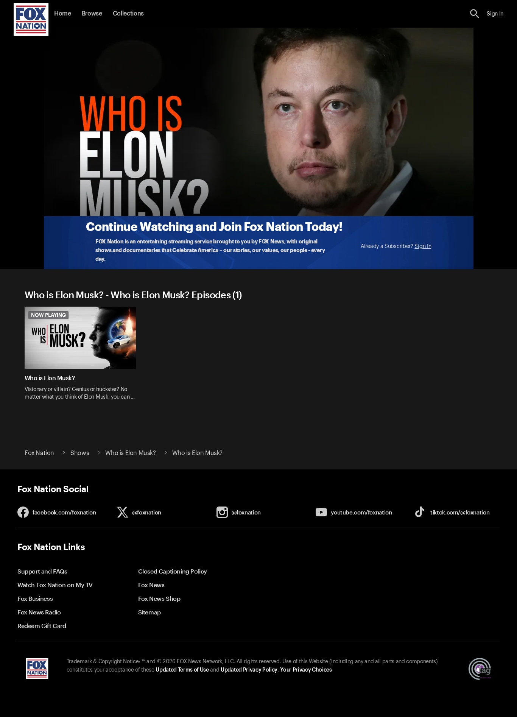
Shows (79, 453)
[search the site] (475, 14)
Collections (128, 14)
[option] (83, 358)
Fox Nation (39, 453)
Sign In (422, 246)
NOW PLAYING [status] (48, 315)
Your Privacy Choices (306, 670)
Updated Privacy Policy (249, 670)
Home (62, 14)
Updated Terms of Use (182, 670)
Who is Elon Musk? (130, 453)
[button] (475, 14)
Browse (92, 14)
